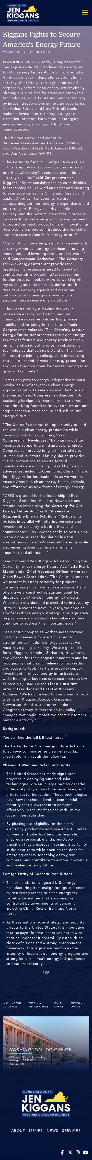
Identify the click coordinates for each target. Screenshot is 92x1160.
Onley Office (58, 1005)
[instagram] (78, 1152)
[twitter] (70, 1152)
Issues (36, 1131)
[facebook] (62, 1152)
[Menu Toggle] (84, 13)
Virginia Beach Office (39, 1005)
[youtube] (85, 1152)
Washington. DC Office (12, 1005)
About (18, 1131)
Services (71, 1131)
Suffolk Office (77, 1005)
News (52, 1131)
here (58, 737)
